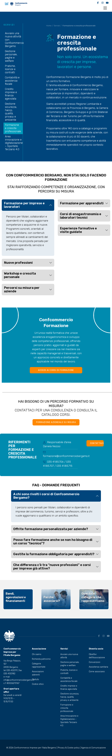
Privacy (61, 748)
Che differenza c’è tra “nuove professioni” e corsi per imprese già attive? (52, 566)
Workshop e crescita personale (20, 275)
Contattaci (97, 443)
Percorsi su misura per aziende (22, 289)
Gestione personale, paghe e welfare (11, 56)
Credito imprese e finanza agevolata (11, 93)
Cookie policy (73, 748)
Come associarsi (97, 671)
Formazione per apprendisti (82, 203)
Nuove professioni (18, 263)
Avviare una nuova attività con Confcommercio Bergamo (14, 40)
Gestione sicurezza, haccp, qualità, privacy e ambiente (11, 111)
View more (18, 599)
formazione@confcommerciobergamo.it (66, 456)
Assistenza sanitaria (98, 667)
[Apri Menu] (105, 8)
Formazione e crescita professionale (13, 128)
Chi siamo (36, 654)
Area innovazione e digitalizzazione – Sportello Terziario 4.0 (14, 143)
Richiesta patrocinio (41, 659)
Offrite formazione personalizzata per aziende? (50, 529)
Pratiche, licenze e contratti (10, 69)
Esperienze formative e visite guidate (78, 230)
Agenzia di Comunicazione (93, 748)
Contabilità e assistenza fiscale (12, 81)
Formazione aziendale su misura (56, 422)
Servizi (57, 26)
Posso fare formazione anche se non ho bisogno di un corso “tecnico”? (52, 541)
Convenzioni (94, 662)
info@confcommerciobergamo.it (19, 680)
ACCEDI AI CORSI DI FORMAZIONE (56, 370)
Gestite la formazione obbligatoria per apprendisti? (53, 554)
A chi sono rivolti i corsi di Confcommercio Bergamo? (46, 496)
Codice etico (38, 684)
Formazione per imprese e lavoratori (24, 205)
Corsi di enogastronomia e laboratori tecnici (80, 216)
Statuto (35, 679)
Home (48, 26)
